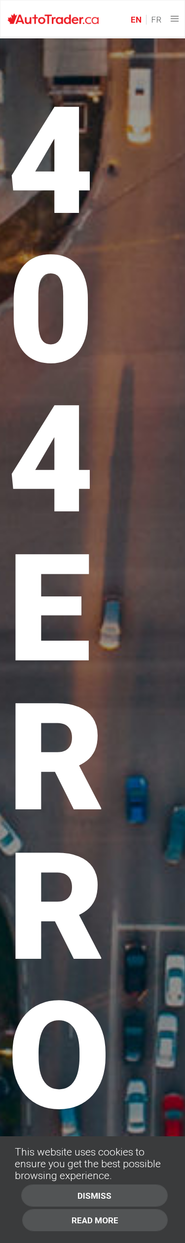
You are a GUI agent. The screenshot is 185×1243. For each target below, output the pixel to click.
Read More (95, 1220)
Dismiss (94, 1196)
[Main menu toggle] (175, 19)
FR (155, 20)
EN (136, 20)
